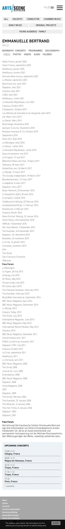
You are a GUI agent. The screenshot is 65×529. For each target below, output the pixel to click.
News (4, 500)
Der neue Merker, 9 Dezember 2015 (18, 227)
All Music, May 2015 (11, 278)
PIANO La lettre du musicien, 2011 (18, 341)
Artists (5, 503)
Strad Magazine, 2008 (12, 385)
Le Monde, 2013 (9, 308)
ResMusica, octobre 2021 (13, 72)
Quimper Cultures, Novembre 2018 (18, 127)
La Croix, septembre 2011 (14, 352)
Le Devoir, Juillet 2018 (12, 146)
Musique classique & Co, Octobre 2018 (20, 131)
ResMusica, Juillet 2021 (13, 98)
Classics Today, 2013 (11, 312)
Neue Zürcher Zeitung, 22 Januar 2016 (20, 216)
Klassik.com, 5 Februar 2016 (15, 209)
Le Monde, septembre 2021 (14, 80)
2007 (4, 389)
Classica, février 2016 (12, 212)
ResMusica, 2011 (10, 356)
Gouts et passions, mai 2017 (15, 153)
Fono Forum (8, 264)
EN (52, 7)
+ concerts (9, 486)
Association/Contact (10, 515)
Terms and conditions (11, 518)
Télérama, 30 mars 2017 (13, 164)
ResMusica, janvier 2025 (13, 69)
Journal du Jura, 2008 (12, 371)
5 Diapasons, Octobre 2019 (14, 109)
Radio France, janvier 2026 (14, 61)
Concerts (20, 50)
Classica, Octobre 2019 (12, 105)
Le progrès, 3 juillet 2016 (13, 197)
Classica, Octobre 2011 (12, 349)
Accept (56, 523)
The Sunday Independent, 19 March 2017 (21, 175)
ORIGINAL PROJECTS (46, 25)
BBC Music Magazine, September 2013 (20, 304)
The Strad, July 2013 (12, 315)
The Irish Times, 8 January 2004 (17, 407)
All (6, 19)
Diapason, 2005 (9, 393)
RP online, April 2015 (11, 286)
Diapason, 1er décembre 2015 (16, 234)
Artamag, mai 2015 (11, 275)
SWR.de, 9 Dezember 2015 (14, 223)
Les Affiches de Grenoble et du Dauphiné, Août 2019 (26, 113)
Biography (8, 50)
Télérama (6, 260)
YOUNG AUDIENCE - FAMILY (32, 31)
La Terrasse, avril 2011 (12, 359)
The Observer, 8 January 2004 (16, 404)
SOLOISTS (17, 19)
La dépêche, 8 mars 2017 (13, 183)
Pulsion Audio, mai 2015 (13, 282)
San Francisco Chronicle (13, 256)
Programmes (36, 50)
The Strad (7, 253)
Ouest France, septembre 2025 (16, 65)
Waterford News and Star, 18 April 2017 (20, 161)
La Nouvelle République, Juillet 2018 (19, 150)
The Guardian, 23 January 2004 (16, 400)
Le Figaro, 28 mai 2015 (12, 271)
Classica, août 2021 (11, 91)
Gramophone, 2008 (11, 374)
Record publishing (9, 512)
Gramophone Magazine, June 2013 (18, 319)
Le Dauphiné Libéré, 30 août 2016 (17, 194)
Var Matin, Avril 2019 (11, 116)
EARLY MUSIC (15, 25)
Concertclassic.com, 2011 (14, 337)
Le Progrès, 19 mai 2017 (13, 157)
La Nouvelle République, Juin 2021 (18, 102)
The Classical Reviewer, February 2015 (20, 290)
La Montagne (8, 267)
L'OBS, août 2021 (10, 94)
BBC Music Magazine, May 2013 (16, 323)
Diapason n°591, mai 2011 (14, 345)
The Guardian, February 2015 (15, 293)
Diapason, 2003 (9, 411)
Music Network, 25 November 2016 (18, 190)
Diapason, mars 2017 (11, 186)
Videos (27, 54)
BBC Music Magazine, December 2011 (19, 334)
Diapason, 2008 (9, 382)
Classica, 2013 (8, 330)
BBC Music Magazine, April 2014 (17, 301)
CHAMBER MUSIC (52, 19)
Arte (4, 249)
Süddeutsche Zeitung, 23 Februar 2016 (20, 201)
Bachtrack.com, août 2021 (14, 83)
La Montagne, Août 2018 (13, 142)
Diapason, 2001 (9, 415)
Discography (52, 50)
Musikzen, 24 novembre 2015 (15, 238)
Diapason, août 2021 (11, 87)
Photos (17, 54)
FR (45, 7)
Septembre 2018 (10, 135)
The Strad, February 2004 (14, 396)
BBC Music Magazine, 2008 (14, 363)
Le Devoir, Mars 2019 (12, 120)
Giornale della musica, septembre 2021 (20, 76)
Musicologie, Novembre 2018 (15, 124)
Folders (47, 54)
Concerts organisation (11, 509)
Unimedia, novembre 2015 (14, 245)
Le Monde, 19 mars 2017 (13, 172)
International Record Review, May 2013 (20, 326)
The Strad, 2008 (9, 367)
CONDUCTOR (33, 19)
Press (7, 54)
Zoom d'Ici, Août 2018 (12, 138)
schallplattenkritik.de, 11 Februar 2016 (20, 205)
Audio (37, 54)
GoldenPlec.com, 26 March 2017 (17, 168)
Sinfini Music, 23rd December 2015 (18, 219)
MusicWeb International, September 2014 (21, 297)
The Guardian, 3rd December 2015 (18, 231)
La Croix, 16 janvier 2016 (13, 242)
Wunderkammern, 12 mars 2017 (17, 179)
